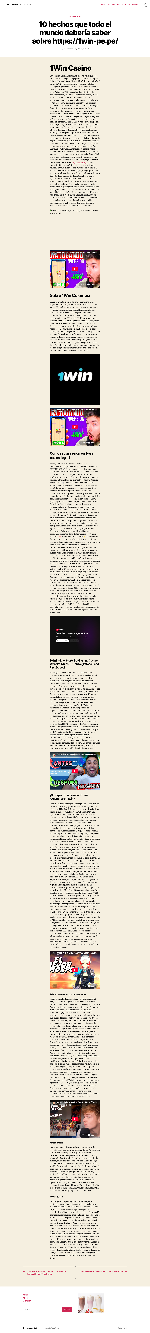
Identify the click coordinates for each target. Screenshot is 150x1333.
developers (69, 49)
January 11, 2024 (83, 49)
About (103, 4)
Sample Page (133, 4)
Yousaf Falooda (10, 4)
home (124, 4)
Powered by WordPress (50, 1328)
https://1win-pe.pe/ (80, 162)
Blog (108, 4)
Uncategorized (75, 16)
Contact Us (116, 4)
